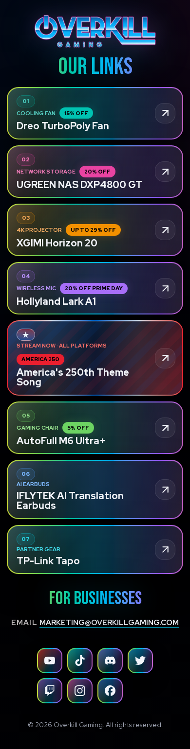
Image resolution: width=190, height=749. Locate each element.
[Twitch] (49, 690)
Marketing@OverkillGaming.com (109, 622)
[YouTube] (49, 660)
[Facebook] (110, 690)
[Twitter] (140, 660)
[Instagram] (80, 690)
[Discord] (110, 660)
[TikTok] (80, 660)
